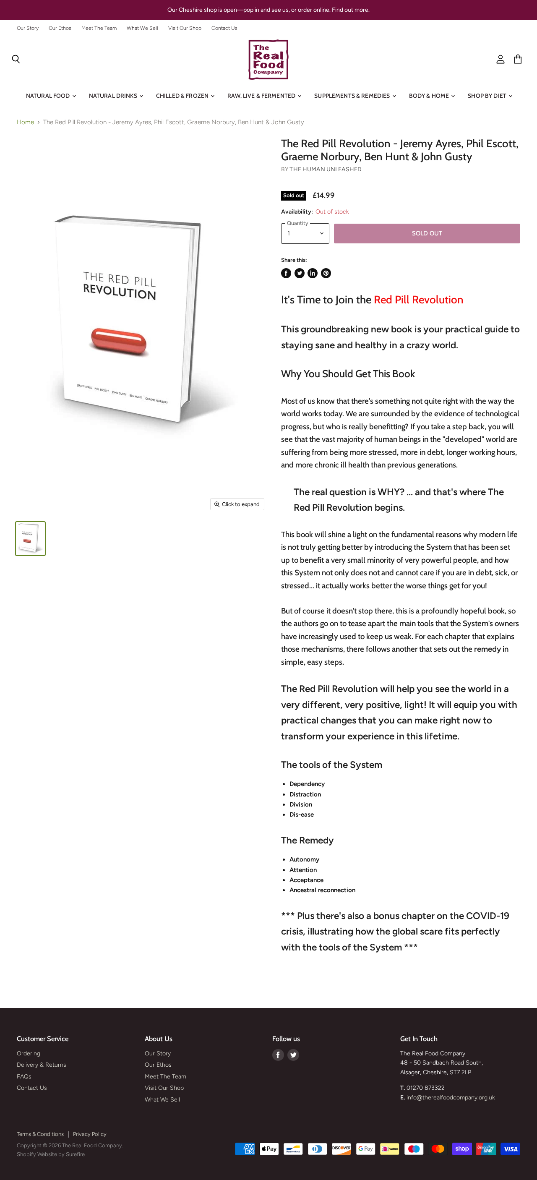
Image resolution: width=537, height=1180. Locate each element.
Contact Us (224, 28)
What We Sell (142, 28)
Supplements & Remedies (352, 95)
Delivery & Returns (41, 1064)
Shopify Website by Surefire (51, 1154)
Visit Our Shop (184, 28)
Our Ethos (60, 28)
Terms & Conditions (40, 1134)
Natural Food (48, 95)
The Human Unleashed (325, 169)
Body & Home (430, 95)
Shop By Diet (488, 95)
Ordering (28, 1053)
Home (25, 122)
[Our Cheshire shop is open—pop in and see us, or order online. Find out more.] (268, 10)
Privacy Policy (90, 1134)
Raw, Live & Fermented (262, 95)
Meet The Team (99, 28)
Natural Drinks (113, 95)
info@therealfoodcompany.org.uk (451, 1097)
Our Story (28, 28)
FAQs (24, 1076)
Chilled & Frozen (183, 95)
